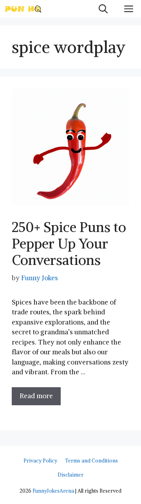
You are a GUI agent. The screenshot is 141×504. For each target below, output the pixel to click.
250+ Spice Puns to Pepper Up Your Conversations (69, 243)
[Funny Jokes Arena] (23, 9)
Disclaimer (70, 474)
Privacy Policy (40, 460)
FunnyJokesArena (53, 491)
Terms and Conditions (91, 460)
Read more (36, 396)
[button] (103, 9)
